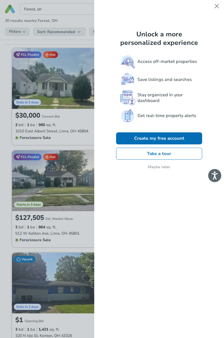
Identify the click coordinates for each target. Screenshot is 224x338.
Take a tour (159, 154)
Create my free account (159, 138)
